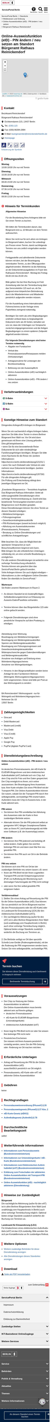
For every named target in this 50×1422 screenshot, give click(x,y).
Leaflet (4, 94)
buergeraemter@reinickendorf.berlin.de (29, 134)
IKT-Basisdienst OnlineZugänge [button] (18, 1334)
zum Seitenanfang (36, 1285)
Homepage (10, 138)
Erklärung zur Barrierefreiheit (17, 1319)
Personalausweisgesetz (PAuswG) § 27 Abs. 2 (26, 1109)
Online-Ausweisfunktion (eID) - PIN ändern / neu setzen (22, 22)
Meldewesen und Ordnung (14, 19)
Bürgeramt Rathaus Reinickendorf (17, 27)
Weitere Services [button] (10, 1341)
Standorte (24, 16)
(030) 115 (13, 126)
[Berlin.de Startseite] (8, 3)
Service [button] (5, 1364)
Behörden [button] (6, 1371)
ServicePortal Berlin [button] (12, 1297)
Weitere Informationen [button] (13, 1401)
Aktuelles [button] (6, 1386)
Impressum (9, 1305)
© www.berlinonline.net (14, 96)
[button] (25, 75)
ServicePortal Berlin (9, 16)
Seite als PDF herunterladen (17, 1274)
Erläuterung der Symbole (12, 150)
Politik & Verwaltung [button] (12, 1379)
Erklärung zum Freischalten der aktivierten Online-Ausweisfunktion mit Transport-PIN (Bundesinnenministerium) (24, 1175)
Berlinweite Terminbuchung (22, 981)
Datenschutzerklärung (14, 1312)
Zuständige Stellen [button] (11, 1326)
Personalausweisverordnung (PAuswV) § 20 (25, 1105)
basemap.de (18, 94)
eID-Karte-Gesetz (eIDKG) (16, 1113)
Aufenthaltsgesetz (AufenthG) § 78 (20, 1118)
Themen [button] (6, 1393)
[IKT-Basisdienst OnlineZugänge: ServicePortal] (13, 1287)
